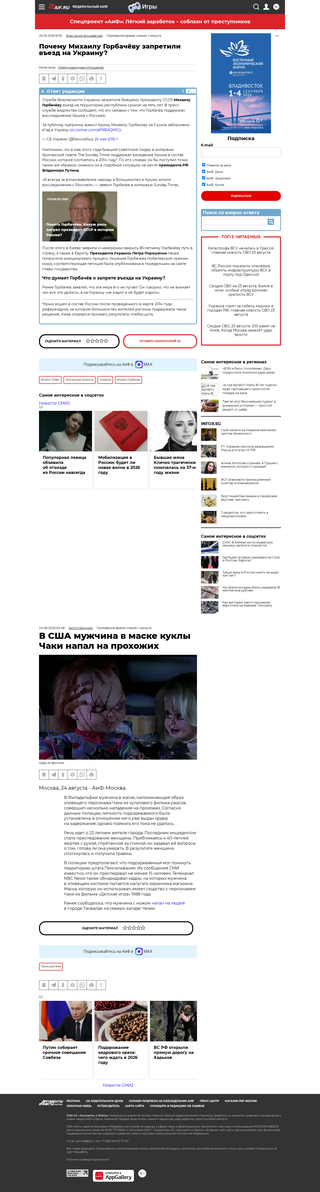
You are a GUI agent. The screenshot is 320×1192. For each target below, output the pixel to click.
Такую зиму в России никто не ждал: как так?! (251, 574)
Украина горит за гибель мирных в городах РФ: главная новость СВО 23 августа (241, 310)
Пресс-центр (209, 1101)
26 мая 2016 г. (106, 139)
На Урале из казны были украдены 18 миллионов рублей (251, 589)
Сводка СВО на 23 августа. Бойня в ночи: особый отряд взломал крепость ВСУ (241, 290)
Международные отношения (81, 67)
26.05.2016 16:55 (50, 36)
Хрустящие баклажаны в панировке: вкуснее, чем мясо (249, 497)
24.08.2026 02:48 (52, 628)
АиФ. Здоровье (218, 178)
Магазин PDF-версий (241, 1101)
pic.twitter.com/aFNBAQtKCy (95, 130)
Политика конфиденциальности (87, 1159)
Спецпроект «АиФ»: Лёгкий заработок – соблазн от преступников (160, 22)
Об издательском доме (104, 1101)
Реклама (73, 1101)
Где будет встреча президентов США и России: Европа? (251, 559)
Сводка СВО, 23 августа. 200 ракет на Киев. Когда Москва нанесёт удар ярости (241, 330)
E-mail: (207, 145)
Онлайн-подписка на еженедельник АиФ (161, 1101)
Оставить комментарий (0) (160, 341)
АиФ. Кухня (215, 185)
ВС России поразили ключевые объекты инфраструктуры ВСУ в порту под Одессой (241, 270)
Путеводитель (108, 1106)
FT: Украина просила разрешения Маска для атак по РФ (247, 448)
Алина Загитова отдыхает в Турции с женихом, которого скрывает (249, 464)
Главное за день (218, 165)
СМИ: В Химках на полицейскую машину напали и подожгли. (247, 544)
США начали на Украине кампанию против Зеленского (248, 431)
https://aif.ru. (80, 1152)
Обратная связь (79, 1106)
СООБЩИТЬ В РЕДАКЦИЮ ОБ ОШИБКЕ (177, 1106)
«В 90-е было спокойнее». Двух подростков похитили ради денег (248, 370)
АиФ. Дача (214, 172)
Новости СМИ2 (54, 403)
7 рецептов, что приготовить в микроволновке (244, 514)
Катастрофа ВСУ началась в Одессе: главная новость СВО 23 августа (241, 250)
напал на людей (168, 903)
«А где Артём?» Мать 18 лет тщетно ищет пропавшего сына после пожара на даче (249, 389)
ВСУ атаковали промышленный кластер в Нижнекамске (245, 481)
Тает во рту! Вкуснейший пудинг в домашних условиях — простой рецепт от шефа (249, 405)
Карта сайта (134, 1106)
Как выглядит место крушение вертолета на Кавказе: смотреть (247, 604)
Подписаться (241, 196)
